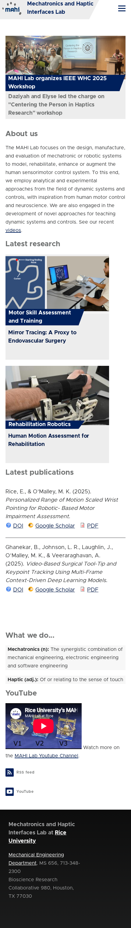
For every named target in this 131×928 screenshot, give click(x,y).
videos (13, 230)
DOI (18, 526)
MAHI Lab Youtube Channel (46, 755)
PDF (92, 526)
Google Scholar (55, 526)
